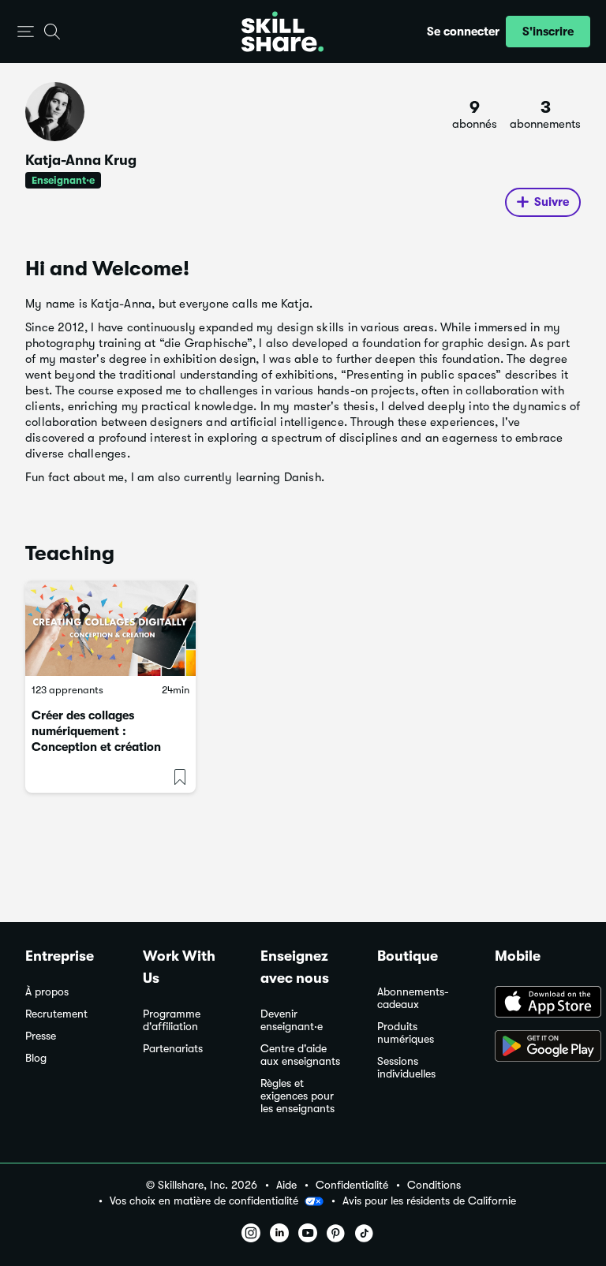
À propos (47, 992)
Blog (36, 1058)
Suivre (551, 202)
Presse (40, 1036)
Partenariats (173, 1049)
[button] (26, 32)
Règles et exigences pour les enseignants (297, 1096)
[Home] (282, 31)
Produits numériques (405, 1033)
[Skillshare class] (110, 629)
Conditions (434, 1185)
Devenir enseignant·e (291, 1020)
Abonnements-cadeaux (413, 998)
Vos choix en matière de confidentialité (204, 1200)
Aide (286, 1185)
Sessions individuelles (406, 1067)
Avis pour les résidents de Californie (429, 1201)
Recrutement (56, 1014)
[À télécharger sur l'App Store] (538, 1003)
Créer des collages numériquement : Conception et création (96, 731)
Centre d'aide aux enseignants (300, 1055)
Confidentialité (352, 1185)
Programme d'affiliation (171, 1020)
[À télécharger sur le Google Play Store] (538, 1047)
